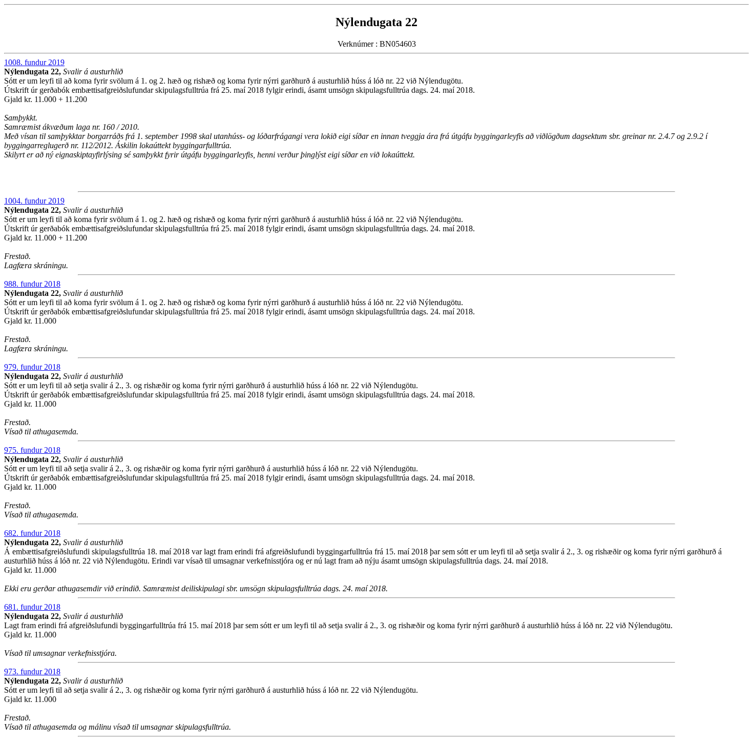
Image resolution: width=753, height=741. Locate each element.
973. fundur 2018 (32, 671)
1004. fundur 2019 (34, 200)
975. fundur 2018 (32, 450)
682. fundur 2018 (32, 533)
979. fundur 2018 (32, 367)
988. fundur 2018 (32, 283)
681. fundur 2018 (32, 607)
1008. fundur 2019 (34, 62)
